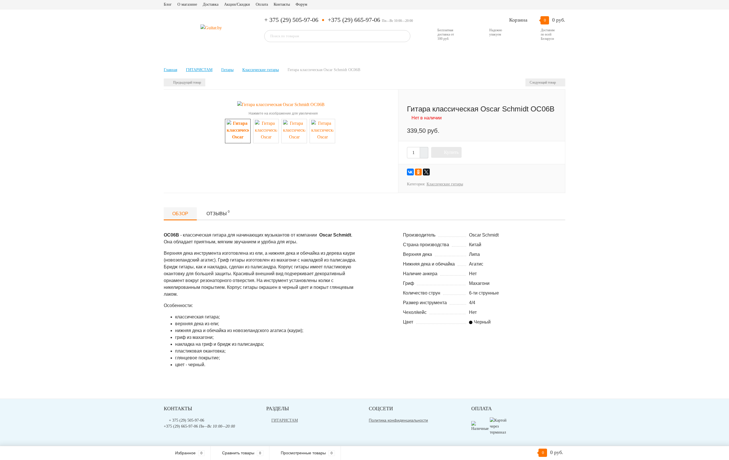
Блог (168, 4)
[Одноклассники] (418, 172)
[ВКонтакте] (410, 172)
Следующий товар (543, 82)
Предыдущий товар (186, 82)
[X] (426, 172)
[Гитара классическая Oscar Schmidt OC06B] (281, 104)
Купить (451, 152)
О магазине (187, 4)
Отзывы (218, 213)
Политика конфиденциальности (398, 420)
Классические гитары (445, 184)
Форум (301, 4)
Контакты (282, 4)
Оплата (262, 4)
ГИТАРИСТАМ (284, 420)
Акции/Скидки (237, 4)
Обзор (180, 213)
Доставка (210, 4)
